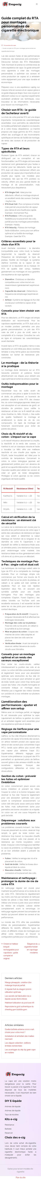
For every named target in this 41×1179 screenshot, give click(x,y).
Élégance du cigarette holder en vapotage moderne (31, 948)
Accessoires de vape (10, 45)
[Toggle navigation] (36, 4)
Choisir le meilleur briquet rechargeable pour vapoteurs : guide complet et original (11, 951)
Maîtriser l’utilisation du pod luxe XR (19, 1003)
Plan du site (20, 1177)
